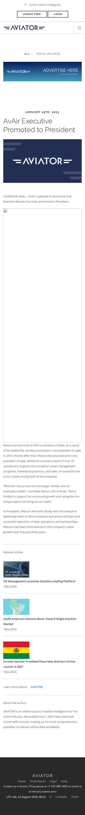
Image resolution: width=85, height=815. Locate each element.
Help (64, 781)
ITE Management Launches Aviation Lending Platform (39, 581)
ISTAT (75, 797)
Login (58, 14)
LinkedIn (61, 797)
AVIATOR (37, 687)
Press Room (38, 781)
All (27, 53)
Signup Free (32, 14)
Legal (53, 781)
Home (22, 781)
